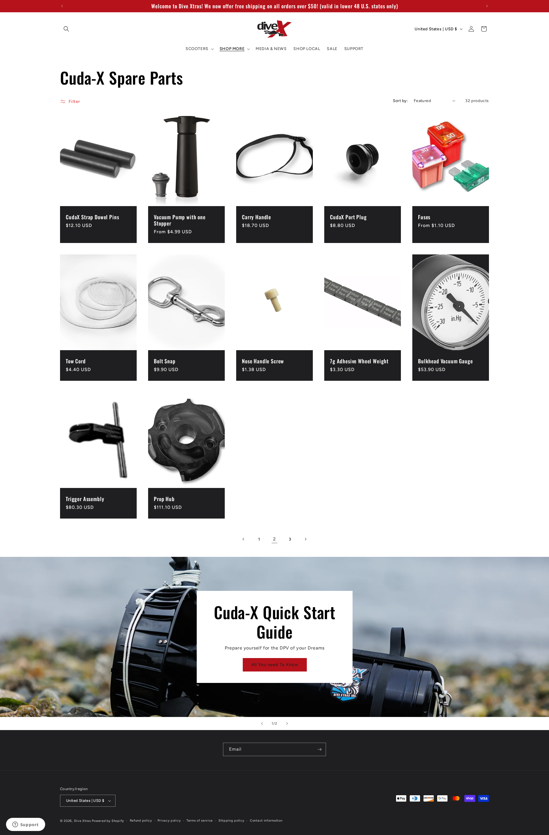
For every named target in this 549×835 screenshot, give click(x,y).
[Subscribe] (319, 749)
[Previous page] (243, 539)
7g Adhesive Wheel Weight (359, 361)
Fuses (424, 217)
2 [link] (274, 539)
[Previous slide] (262, 723)
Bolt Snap (165, 361)
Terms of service (199, 820)
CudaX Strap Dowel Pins (92, 217)
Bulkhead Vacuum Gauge (445, 361)
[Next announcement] (487, 6)
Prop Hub (164, 499)
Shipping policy (231, 820)
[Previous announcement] (62, 6)
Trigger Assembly (85, 499)
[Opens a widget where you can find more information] (25, 825)
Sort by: (400, 100)
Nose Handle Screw (263, 361)
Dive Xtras (82, 821)
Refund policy (141, 820)
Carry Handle (256, 217)
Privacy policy (169, 820)
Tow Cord (76, 361)
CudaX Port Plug (348, 217)
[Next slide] (287, 723)
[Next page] (305, 539)
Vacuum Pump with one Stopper (180, 220)
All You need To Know (274, 664)
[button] (66, 29)
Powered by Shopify (108, 821)
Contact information (266, 820)
